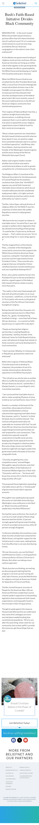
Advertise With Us (12, 770)
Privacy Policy (25, 767)
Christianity (19, 7)
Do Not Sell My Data (26, 773)
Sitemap (8, 786)
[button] (36, 3)
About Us (9, 767)
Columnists (10, 776)
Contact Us (9, 773)
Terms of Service (25, 770)
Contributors (10, 779)
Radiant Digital (11, 789)
